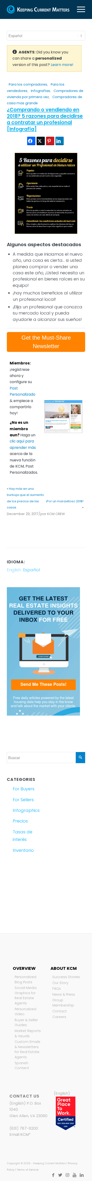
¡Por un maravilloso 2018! (65, 501)
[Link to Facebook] (53, 1175)
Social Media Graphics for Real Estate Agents (26, 995)
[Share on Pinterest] (50, 141)
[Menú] (78, 9)
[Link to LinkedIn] (81, 1175)
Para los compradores (28, 84)
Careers (59, 1017)
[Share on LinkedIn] (59, 141)
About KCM (63, 968)
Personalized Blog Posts (25, 979)
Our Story (60, 982)
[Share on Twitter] (41, 141)
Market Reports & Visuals (28, 1033)
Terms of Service (27, 1170)
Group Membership (63, 1003)
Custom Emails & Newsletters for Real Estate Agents (27, 1049)
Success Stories (66, 977)
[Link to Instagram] (67, 1175)
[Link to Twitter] (60, 1175)
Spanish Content (22, 1066)
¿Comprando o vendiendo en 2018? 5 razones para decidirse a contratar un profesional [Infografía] (45, 119)
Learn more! (62, 64)
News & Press (63, 994)
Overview (24, 968)
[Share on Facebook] (31, 141)
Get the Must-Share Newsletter (46, 341)
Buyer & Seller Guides (26, 1023)
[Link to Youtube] (74, 1175)
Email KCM (19, 1134)
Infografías (40, 90)
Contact (59, 1011)
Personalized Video (25, 1012)
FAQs (56, 988)
